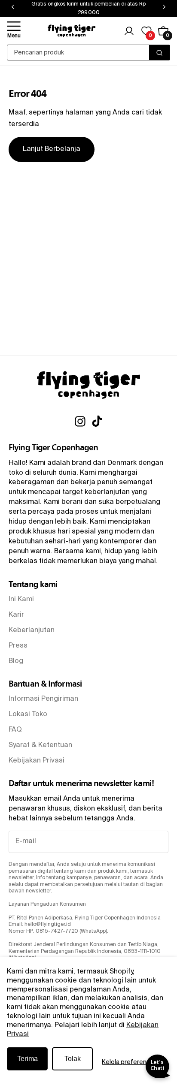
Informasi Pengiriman (43, 699)
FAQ (15, 729)
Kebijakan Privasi (36, 760)
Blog (16, 661)
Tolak (72, 1058)
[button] (13, 31)
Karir (16, 615)
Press (18, 645)
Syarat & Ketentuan (40, 745)
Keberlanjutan (32, 630)
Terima (27, 1058)
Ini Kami (21, 599)
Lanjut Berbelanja (51, 149)
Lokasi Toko (28, 714)
